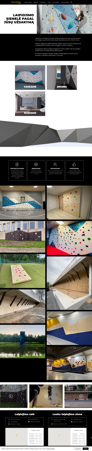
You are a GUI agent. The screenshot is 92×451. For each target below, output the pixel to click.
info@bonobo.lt (34, 419)
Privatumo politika (50, 448)
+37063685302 (14, 421)
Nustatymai (78, 448)
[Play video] (11, 396)
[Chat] (74, 164)
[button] (27, 2)
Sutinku (85, 448)
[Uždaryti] (90, 449)
